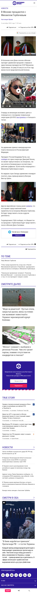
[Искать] (29, 590)
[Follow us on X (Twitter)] (7, 575)
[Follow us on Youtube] (12, 575)
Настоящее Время (7, 19)
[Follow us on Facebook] (3, 575)
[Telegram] (19, 590)
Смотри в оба (10, 497)
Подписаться (18, 235)
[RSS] (25, 575)
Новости (4, 8)
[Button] (11, 27)
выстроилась (21, 117)
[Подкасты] (29, 575)
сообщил (4, 159)
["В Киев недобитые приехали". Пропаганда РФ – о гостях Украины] (18, 520)
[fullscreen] (34, 106)
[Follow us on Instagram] (16, 575)
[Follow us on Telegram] (20, 575)
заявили (29, 206)
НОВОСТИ (7, 447)
